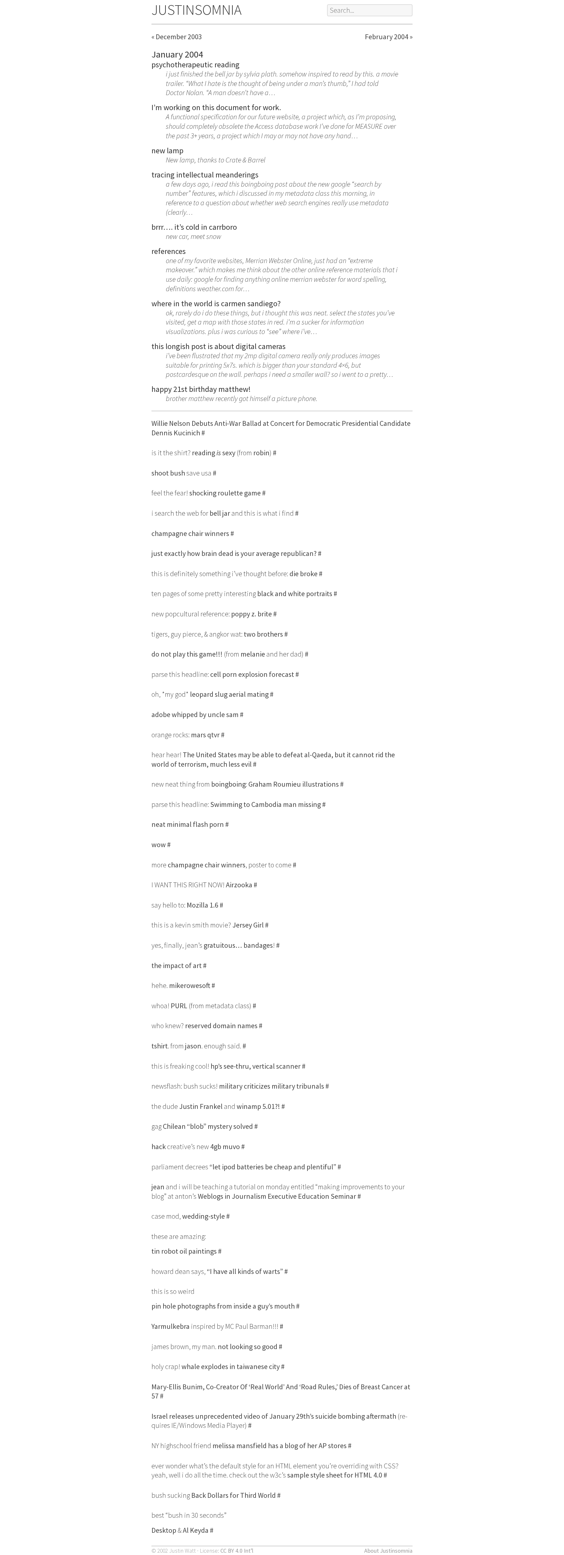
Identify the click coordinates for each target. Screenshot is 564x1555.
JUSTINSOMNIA (196, 10)
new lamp (167, 150)
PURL (179, 1005)
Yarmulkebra (170, 1326)
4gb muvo (225, 1146)
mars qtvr (205, 734)
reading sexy (213, 452)
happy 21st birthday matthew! (201, 389)
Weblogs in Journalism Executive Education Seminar (277, 1196)
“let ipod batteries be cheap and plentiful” (273, 1166)
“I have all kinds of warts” (245, 1271)
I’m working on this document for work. (216, 107)
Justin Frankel (201, 1106)
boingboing (228, 784)
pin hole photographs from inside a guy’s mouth (223, 1306)
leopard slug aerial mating (229, 694)
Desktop (163, 1530)
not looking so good (247, 1346)
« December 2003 (176, 36)
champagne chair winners (190, 533)
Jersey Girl (248, 924)
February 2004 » (389, 36)
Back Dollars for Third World (233, 1495)
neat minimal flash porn (187, 824)
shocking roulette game (225, 492)
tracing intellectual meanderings (204, 175)
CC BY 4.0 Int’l (236, 1550)
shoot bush (168, 472)
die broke (304, 573)
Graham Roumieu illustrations (293, 784)
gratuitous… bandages (238, 945)
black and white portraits (294, 593)
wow (158, 844)
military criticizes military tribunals (271, 1086)
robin (261, 452)
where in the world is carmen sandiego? (216, 303)
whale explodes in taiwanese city (230, 1366)
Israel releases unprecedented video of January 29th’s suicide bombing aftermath (273, 1416)
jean (157, 1186)
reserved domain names (221, 1025)
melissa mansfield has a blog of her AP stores (279, 1445)
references (168, 251)
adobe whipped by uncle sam (195, 714)
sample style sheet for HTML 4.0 (334, 1475)
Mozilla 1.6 (202, 905)
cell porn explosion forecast (252, 674)
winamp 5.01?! (258, 1106)
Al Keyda (196, 1530)
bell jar (220, 513)
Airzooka (239, 884)
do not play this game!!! (187, 654)
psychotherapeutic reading (195, 64)
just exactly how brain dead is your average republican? (234, 553)
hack (158, 1146)
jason (193, 1045)
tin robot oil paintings (184, 1251)
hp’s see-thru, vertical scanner (256, 1066)
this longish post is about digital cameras (218, 346)
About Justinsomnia (388, 1550)
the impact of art (176, 965)
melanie (253, 654)
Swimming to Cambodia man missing (265, 804)
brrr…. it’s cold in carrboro (194, 227)
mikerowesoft (189, 985)
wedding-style (203, 1216)
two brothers (263, 634)
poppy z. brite (251, 613)
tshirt (159, 1045)
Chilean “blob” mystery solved (208, 1126)
